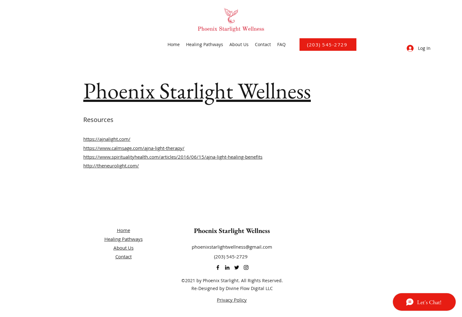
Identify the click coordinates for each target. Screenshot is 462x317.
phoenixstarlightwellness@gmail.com (232, 247)
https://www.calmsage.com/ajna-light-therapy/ (133, 148)
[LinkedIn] (227, 267)
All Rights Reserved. (262, 280)
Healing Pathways (123, 239)
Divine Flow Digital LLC (249, 288)
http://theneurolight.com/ (111, 165)
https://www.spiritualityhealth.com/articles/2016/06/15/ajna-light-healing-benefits (172, 157)
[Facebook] (218, 267)
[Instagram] (246, 267)
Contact (123, 256)
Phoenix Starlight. (221, 280)
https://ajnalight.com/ (106, 139)
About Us (123, 248)
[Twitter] (237, 267)
